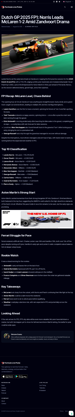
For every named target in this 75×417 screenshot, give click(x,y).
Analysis (3, 388)
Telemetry (42, 388)
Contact (3, 403)
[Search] (65, 7)
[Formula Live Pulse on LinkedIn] (56, 1)
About (3, 401)
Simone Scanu (5, 26)
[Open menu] (72, 7)
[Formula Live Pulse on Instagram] (54, 1)
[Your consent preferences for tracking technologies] (72, 414)
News (3, 385)
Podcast (3, 393)
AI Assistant (42, 390)
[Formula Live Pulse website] (59, 1)
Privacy (61, 411)
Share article (32, 26)
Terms (66, 411)
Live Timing (42, 385)
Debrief (3, 390)
